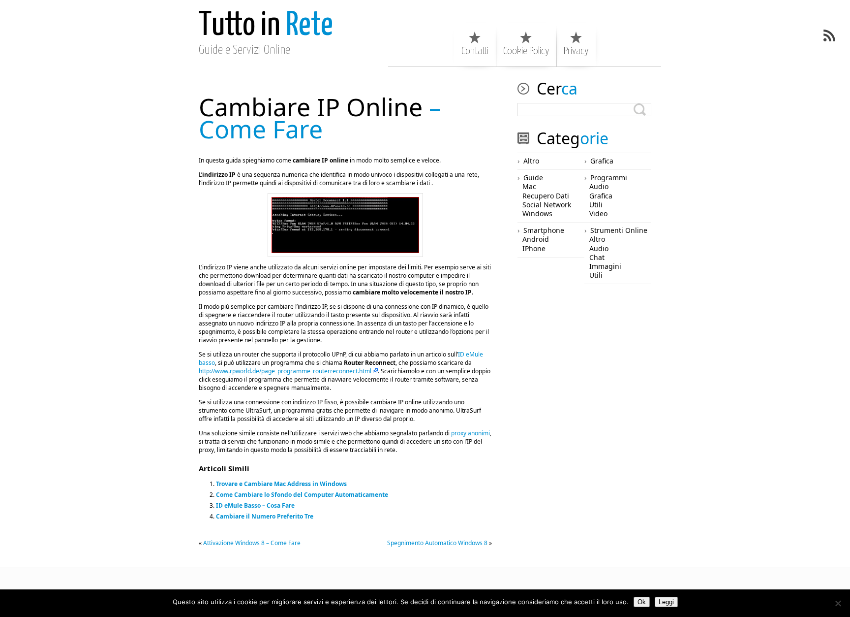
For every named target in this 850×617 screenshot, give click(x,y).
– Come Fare (320, 118)
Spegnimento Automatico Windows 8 (437, 543)
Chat (597, 257)
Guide (533, 177)
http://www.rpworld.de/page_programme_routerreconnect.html (285, 371)
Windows (537, 213)
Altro (531, 160)
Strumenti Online (618, 230)
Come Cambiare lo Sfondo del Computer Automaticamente (302, 494)
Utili (596, 204)
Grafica (601, 160)
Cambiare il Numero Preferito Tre (264, 516)
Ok (642, 602)
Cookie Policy (526, 51)
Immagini (605, 266)
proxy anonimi (470, 433)
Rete (266, 26)
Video (598, 213)
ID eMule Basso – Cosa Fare (255, 505)
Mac (529, 186)
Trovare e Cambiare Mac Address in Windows (281, 484)
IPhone (534, 248)
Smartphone (543, 230)
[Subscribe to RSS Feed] (829, 35)
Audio (598, 186)
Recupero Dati (545, 195)
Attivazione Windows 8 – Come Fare (252, 543)
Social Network (546, 204)
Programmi (608, 177)
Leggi (666, 602)
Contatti (474, 51)
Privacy (576, 51)
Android (535, 239)
